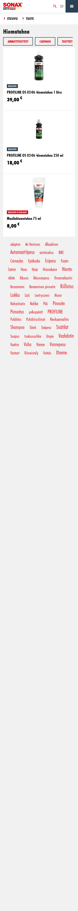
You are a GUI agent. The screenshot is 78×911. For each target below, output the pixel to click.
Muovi (58, 295)
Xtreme (61, 352)
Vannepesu (58, 344)
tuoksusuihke (32, 336)
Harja (35, 269)
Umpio (50, 336)
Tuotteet (67, 41)
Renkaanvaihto (59, 319)
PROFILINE (55, 311)
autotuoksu (47, 252)
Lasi (27, 295)
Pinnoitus (17, 311)
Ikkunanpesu (41, 278)
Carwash (45, 41)
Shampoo (17, 327)
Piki (45, 303)
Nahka (34, 303)
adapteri (15, 244)
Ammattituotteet (18, 41)
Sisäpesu (46, 327)
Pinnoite (59, 303)
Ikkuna (24, 278)
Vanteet (14, 352)
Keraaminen (17, 286)
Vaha (27, 344)
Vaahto (14, 344)
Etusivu (12, 18)
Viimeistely (31, 353)
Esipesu (50, 260)
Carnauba (16, 260)
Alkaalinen (51, 244)
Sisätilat (62, 326)
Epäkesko (34, 261)
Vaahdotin (66, 335)
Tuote (30, 18)
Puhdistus (15, 319)
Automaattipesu (22, 251)
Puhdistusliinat (35, 319)
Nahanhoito (17, 303)
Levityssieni (42, 295)
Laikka (15, 294)
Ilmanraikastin (63, 278)
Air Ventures (32, 244)
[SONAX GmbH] (13, 6)
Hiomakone (50, 269)
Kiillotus (66, 286)
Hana (24, 269)
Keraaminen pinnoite (42, 286)
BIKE (61, 252)
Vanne (40, 344)
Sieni (33, 327)
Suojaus (14, 336)
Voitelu (47, 352)
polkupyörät (36, 312)
